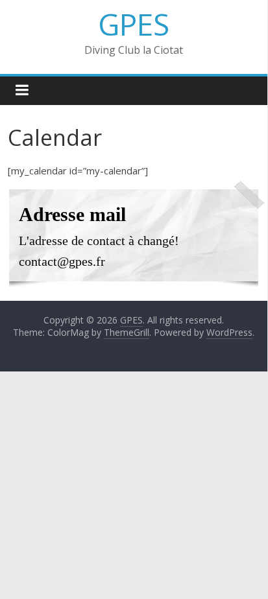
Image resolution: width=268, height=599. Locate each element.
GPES (133, 24)
